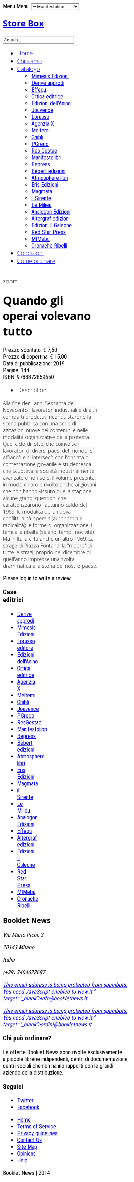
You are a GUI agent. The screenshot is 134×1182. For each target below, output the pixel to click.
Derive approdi (47, 83)
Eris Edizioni (44, 184)
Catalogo (28, 69)
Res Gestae (44, 150)
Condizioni (30, 253)
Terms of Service (36, 1126)
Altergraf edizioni (50, 218)
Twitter (25, 1100)
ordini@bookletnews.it (65, 1024)
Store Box (23, 23)
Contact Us (29, 1140)
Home (25, 53)
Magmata (41, 191)
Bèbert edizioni (25, 746)
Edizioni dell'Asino (51, 103)
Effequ (38, 89)
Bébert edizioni (48, 171)
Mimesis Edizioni (50, 76)
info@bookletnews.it (63, 998)
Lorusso (40, 116)
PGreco (40, 144)
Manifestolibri (46, 157)
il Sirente (41, 198)
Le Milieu (41, 205)
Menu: (23, 6)
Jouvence (42, 110)
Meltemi (40, 130)
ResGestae (29, 722)
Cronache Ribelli (49, 245)
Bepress (40, 164)
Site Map (27, 1146)
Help (22, 1160)
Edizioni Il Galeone (51, 225)
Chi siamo (29, 61)
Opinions (26, 1153)
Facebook (28, 1107)
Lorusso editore (26, 644)
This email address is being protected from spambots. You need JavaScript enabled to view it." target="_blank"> (65, 991)
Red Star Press (48, 232)
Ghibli (37, 137)
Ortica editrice (47, 96)
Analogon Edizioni (50, 211)
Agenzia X (42, 123)
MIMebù (40, 239)
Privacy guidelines (37, 1133)
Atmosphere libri (49, 178)
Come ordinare (36, 261)
